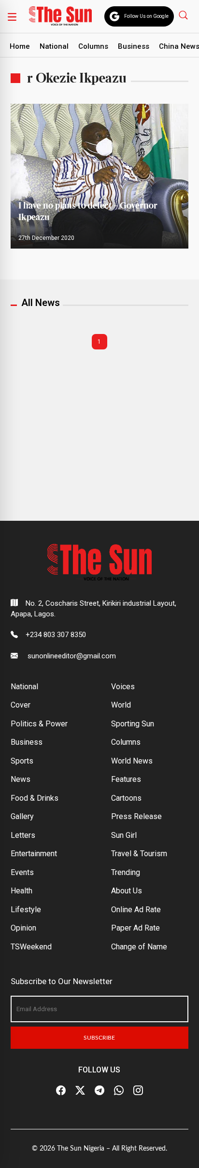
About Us (126, 890)
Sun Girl (124, 835)
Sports (22, 760)
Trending (125, 872)
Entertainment (34, 853)
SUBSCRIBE (99, 1038)
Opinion (23, 927)
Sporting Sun (132, 723)
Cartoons (126, 798)
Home (20, 46)
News (20, 779)
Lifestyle (26, 909)
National (54, 46)
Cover (20, 704)
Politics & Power (39, 723)
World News (132, 760)
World (121, 704)
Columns (93, 46)
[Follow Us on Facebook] (61, 1091)
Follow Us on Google (146, 16)
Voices (123, 686)
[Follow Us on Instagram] (138, 1091)
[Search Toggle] (184, 14)
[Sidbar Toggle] (12, 16)
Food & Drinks (34, 798)
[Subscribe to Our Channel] (99, 1091)
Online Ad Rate (136, 909)
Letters (23, 835)
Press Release (136, 816)
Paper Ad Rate (135, 927)
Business (133, 46)
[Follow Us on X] (80, 1091)
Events (22, 872)
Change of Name (139, 946)
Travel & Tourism (139, 853)
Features (126, 779)
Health (21, 890)
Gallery (22, 816)
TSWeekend (31, 946)
